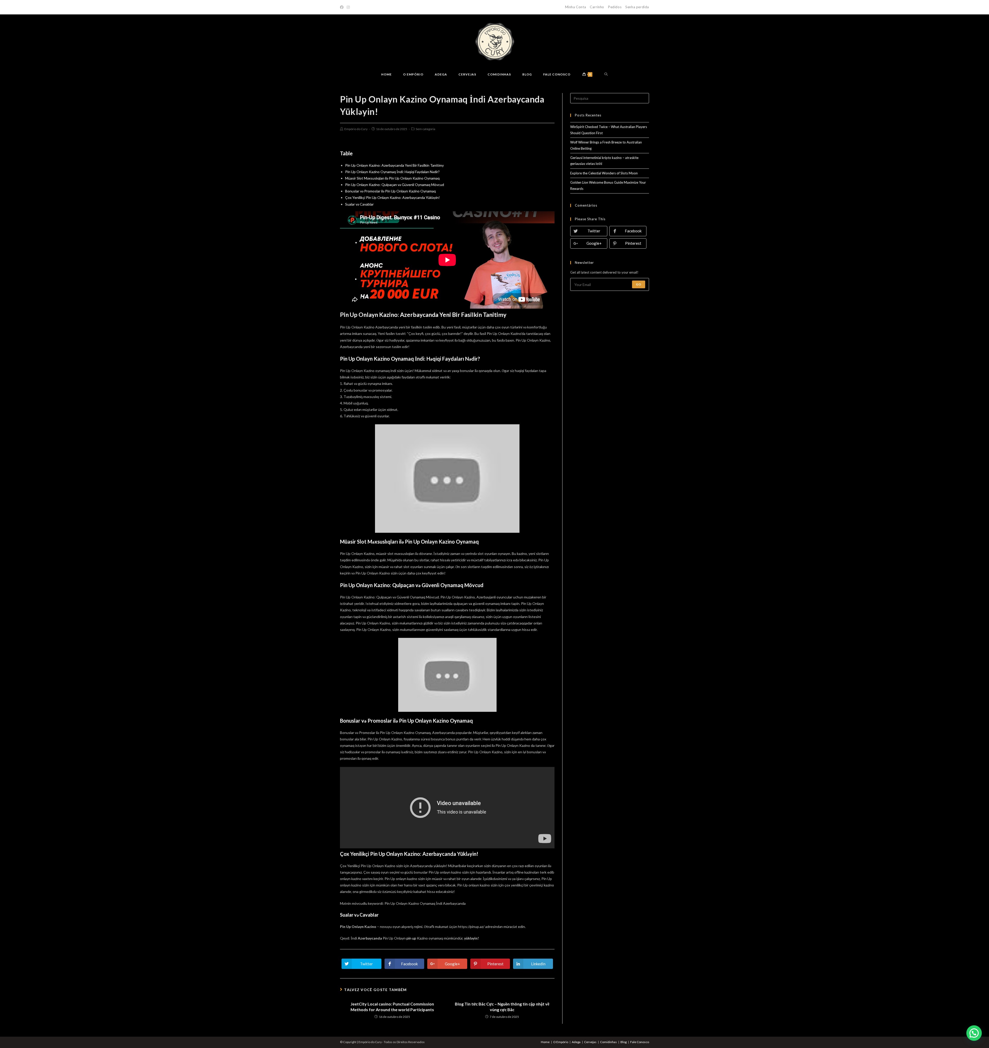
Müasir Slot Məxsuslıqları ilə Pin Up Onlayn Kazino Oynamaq (392, 178)
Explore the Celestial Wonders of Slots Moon (604, 173)
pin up (411, 938)
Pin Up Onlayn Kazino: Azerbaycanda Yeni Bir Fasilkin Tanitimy (394, 165)
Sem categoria (425, 129)
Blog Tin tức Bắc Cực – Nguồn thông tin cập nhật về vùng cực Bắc (502, 1006)
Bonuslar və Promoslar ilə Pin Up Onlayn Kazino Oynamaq (390, 191)
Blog (623, 1042)
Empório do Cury (356, 129)
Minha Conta (575, 7)
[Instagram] (348, 7)
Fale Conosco (639, 1042)
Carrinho (597, 7)
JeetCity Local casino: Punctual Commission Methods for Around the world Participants (392, 1006)
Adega (576, 1042)
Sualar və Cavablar (359, 204)
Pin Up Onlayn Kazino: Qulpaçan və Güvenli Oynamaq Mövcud (394, 184)
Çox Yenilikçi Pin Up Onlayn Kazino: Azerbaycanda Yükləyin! (392, 197)
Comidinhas (608, 1042)
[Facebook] (342, 7)
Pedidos (614, 7)
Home (545, 1042)
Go (638, 284)
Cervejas (590, 1042)
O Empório (560, 1042)
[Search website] (606, 74)
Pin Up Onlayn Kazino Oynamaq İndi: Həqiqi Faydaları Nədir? (392, 172)
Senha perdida (637, 7)
